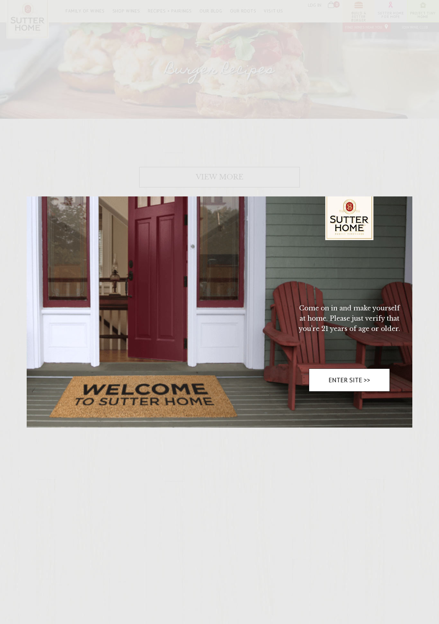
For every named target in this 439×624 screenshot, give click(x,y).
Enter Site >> (349, 380)
